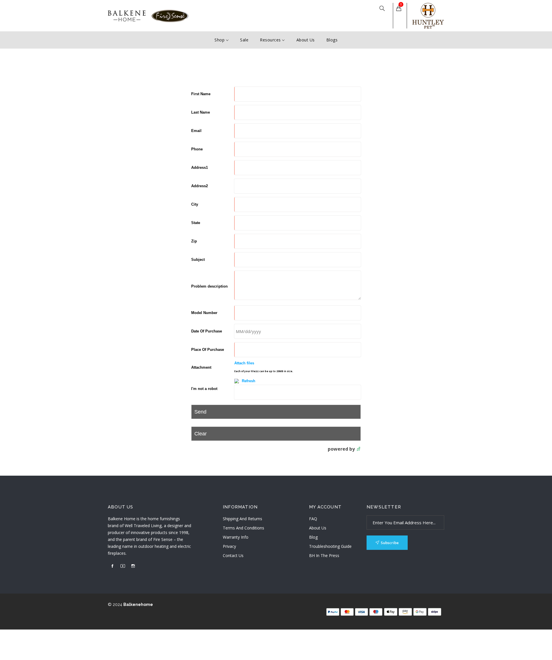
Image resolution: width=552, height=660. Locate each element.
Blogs (332, 40)
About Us (305, 40)
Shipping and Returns (242, 518)
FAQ (313, 518)
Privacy (229, 546)
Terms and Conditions (243, 528)
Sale (244, 40)
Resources (271, 40)
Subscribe (390, 542)
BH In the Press (324, 555)
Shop (220, 40)
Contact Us (233, 555)
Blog (313, 537)
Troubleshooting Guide (330, 546)
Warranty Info (235, 537)
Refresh (248, 381)
